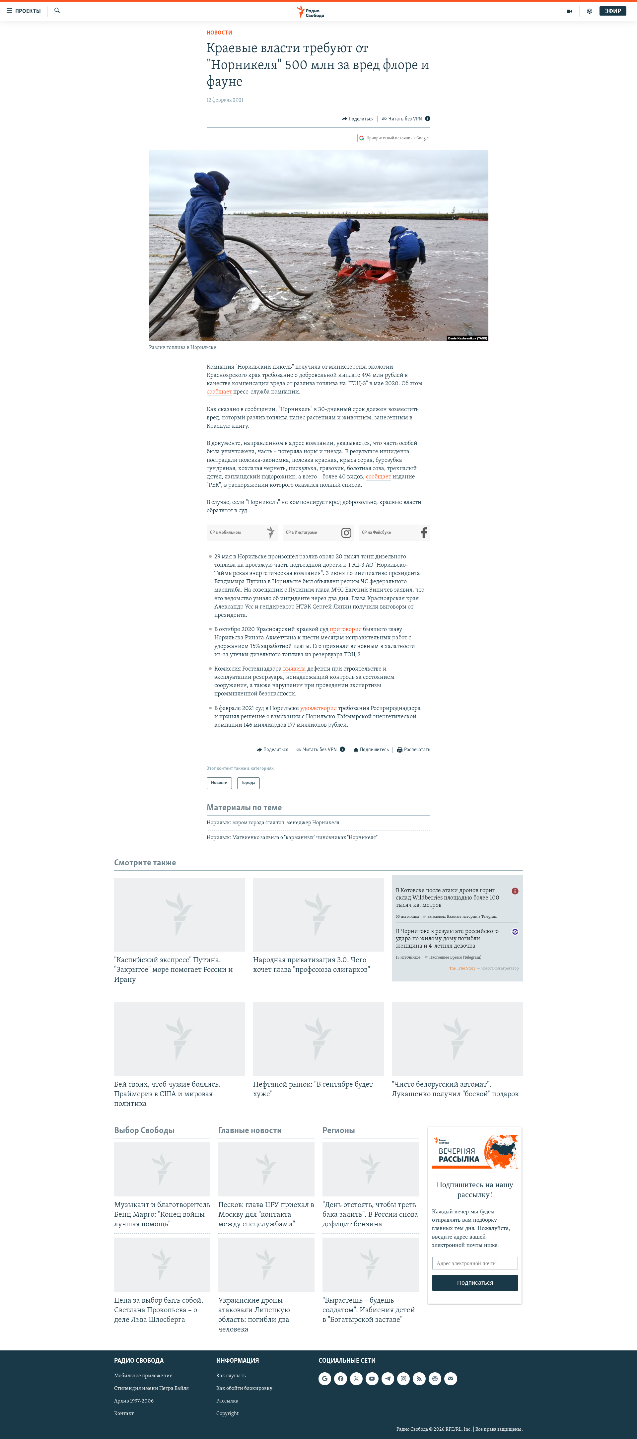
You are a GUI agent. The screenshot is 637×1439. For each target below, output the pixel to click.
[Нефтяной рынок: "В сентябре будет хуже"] (318, 1039)
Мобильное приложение (143, 1376)
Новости (219, 33)
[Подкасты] (435, 1378)
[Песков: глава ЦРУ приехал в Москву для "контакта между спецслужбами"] (266, 1169)
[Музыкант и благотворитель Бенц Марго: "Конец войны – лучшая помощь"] (162, 1169)
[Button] (358, 119)
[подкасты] (590, 11)
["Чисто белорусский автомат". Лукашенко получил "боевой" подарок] (457, 1039)
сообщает (219, 392)
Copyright (227, 1414)
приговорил (346, 630)
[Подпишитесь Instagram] (403, 1378)
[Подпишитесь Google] (324, 1378)
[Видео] (569, 11)
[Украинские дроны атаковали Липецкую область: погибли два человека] (266, 1265)
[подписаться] (450, 1378)
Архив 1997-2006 (134, 1401)
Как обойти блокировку (244, 1388)
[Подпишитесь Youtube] (372, 1378)
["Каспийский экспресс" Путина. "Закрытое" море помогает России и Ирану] (179, 915)
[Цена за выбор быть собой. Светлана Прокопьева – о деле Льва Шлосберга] (162, 1265)
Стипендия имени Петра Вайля (151, 1388)
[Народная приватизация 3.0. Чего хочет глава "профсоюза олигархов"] (318, 915)
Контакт (124, 1414)
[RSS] (419, 1378)
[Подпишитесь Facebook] (340, 1378)
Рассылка (227, 1401)
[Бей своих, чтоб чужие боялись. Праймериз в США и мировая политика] (179, 1039)
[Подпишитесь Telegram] (388, 1378)
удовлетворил (318, 709)
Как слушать (231, 1376)
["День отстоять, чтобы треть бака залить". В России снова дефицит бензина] (370, 1169)
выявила (294, 669)
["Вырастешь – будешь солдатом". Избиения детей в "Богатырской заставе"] (370, 1265)
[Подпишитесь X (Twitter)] (356, 1378)
